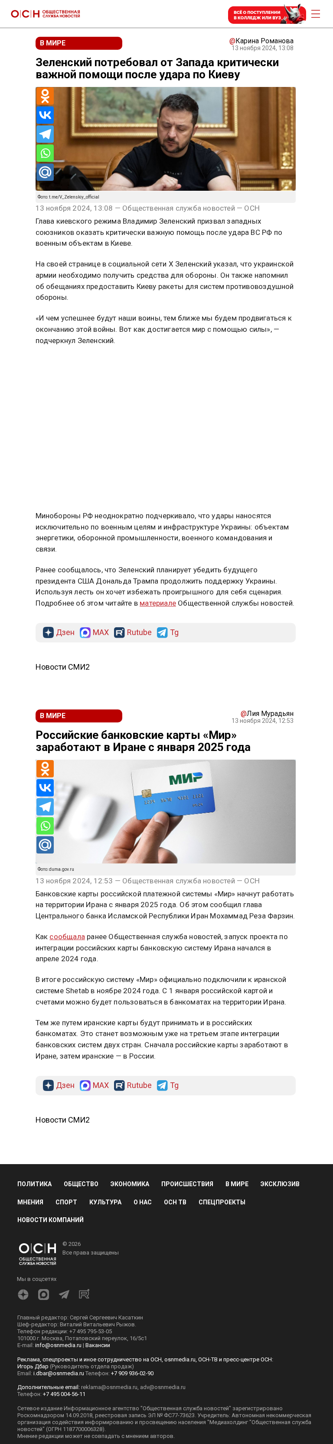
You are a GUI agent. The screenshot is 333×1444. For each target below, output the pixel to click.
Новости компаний (50, 1219)
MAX (101, 633)
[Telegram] (45, 134)
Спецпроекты (222, 1202)
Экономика (130, 1184)
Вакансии (97, 1345)
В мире (236, 1184)
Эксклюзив (280, 1184)
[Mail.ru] (45, 172)
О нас (143, 1202)
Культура (105, 1202)
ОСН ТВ (175, 1202)
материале (158, 603)
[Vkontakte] (45, 115)
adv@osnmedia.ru (163, 1387)
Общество (81, 1184)
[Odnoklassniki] (45, 96)
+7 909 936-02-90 (132, 1373)
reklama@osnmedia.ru (109, 1387)
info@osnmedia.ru (58, 1345)
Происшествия (187, 1184)
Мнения (30, 1202)
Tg (174, 633)
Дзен (65, 633)
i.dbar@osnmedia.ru (58, 1373)
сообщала (67, 936)
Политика (34, 1184)
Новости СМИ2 (63, 666)
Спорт (66, 1202)
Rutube (139, 633)
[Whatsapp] (45, 153)
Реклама (62, 365)
